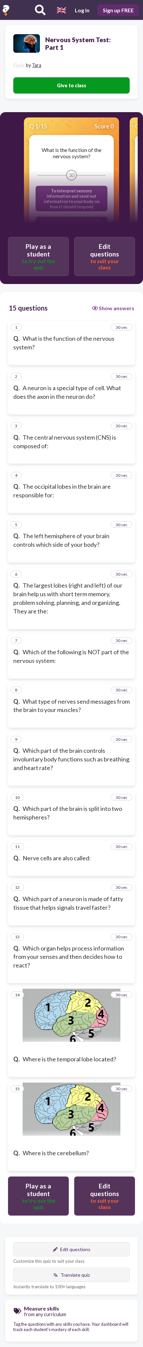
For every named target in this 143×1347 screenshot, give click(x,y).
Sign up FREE (118, 10)
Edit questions (75, 1249)
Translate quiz (75, 1275)
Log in (82, 10)
